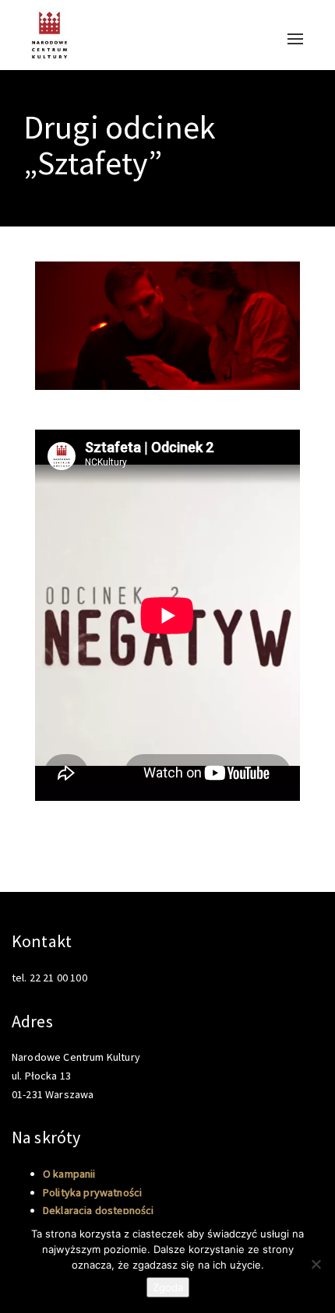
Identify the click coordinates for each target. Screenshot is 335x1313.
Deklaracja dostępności (98, 1210)
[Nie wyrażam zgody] (315, 1264)
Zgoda (168, 1287)
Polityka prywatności (92, 1192)
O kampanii (69, 1174)
